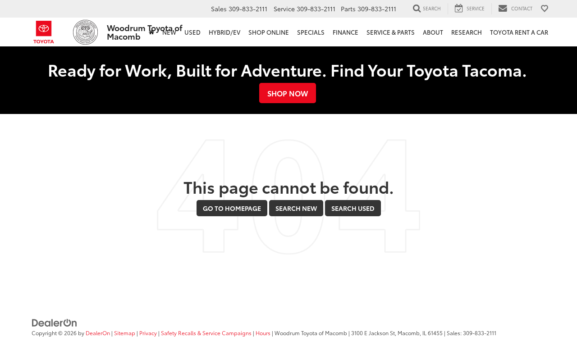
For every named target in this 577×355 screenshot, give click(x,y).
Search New (296, 208)
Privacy (148, 333)
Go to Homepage (232, 208)
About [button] (433, 32)
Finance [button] (345, 32)
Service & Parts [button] (390, 32)
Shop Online (268, 32)
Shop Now (287, 93)
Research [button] (466, 32)
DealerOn (98, 333)
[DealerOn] (55, 322)
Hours (263, 333)
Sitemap (124, 333)
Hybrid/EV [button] (224, 32)
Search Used (353, 208)
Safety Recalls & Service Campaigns (206, 333)
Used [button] (192, 32)
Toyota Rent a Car (519, 32)
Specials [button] (311, 32)
